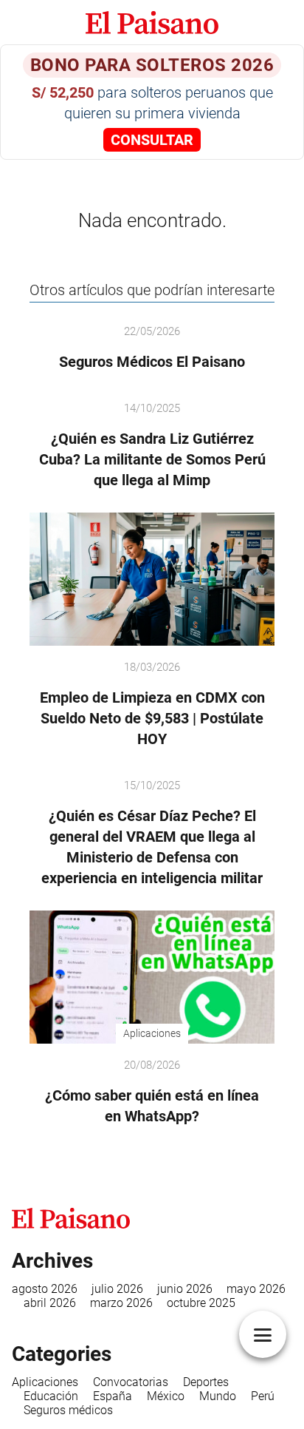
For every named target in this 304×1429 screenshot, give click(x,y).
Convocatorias (130, 1382)
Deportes (206, 1382)
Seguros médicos (68, 1410)
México (165, 1396)
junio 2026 (185, 1289)
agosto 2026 (44, 1289)
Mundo (217, 1396)
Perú (262, 1396)
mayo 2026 (256, 1289)
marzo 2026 (121, 1303)
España (112, 1396)
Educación (51, 1396)
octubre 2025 (201, 1303)
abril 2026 (50, 1303)
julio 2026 (117, 1289)
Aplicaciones (45, 1382)
